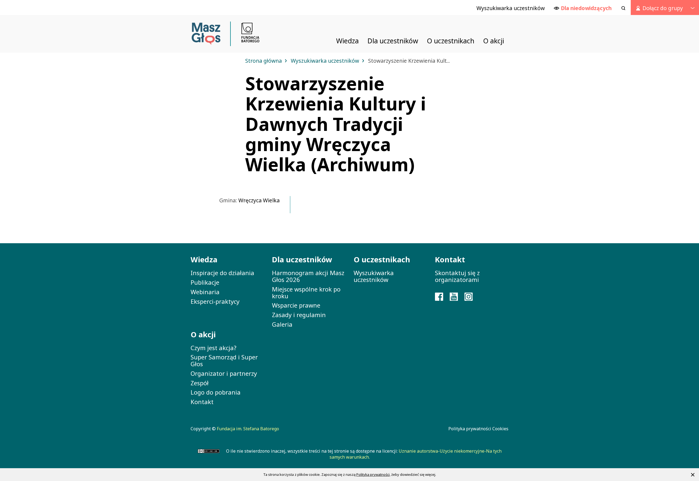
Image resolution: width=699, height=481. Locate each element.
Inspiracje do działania (222, 273)
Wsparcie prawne (296, 305)
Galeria (282, 324)
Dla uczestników (302, 259)
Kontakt (202, 402)
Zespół (200, 383)
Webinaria (205, 292)
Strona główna (264, 60)
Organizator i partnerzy (224, 373)
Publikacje (205, 282)
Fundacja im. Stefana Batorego (248, 429)
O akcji (203, 334)
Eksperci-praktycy (215, 301)
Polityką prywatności (373, 474)
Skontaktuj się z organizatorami (457, 276)
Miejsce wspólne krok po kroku (306, 292)
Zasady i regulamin (299, 315)
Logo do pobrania (216, 392)
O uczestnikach (382, 259)
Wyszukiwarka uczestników (325, 60)
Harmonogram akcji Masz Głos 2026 (308, 276)
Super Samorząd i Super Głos (224, 360)
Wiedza (204, 259)
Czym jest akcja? (213, 348)
